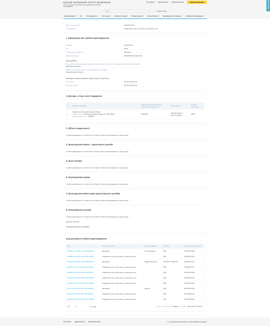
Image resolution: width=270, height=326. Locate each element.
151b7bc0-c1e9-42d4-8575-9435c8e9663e (80, 288)
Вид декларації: (69, 16)
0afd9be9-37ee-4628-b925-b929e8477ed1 (80, 261)
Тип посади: (106, 16)
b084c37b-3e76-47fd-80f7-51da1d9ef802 (80, 294)
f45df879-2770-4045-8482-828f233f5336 (80, 272)
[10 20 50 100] (72, 306)
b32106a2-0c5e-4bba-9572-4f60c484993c (80, 283)
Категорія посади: (120, 16)
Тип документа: (91, 16)
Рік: (81, 16)
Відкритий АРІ (163, 2)
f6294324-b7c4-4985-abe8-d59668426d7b (80, 251)
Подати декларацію (197, 2)
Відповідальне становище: (172, 16)
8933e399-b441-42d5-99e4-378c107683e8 (80, 299)
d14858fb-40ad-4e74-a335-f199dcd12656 (80, 256)
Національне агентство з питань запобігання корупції (189, 322)
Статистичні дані (177, 2)
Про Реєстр (150, 2)
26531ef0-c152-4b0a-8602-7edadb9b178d (80, 267)
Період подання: (137, 16)
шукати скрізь (162, 11)
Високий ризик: (152, 16)
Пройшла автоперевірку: (194, 16)
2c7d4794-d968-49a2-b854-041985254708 (80, 278)
